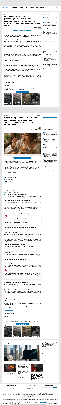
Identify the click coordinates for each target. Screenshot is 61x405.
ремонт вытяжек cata (46, 42)
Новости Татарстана (8, 373)
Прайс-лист (11, 390)
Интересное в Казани (47, 22)
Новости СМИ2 (6, 325)
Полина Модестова (37, 27)
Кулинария (45, 31)
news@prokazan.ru (30, 388)
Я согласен (43, 402)
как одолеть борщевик (46, 28)
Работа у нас (30, 390)
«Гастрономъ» (21, 210)
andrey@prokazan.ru (11, 388)
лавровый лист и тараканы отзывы (48, 129)
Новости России (7, 14)
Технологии (46, 17)
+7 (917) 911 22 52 (11, 387)
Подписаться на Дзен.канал (22, 30)
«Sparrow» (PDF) (31, 400)
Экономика (6, 342)
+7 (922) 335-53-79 (30, 387)
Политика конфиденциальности (53, 403)
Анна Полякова (35, 128)
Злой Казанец (11, 82)
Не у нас (45, 57)
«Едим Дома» (8, 239)
